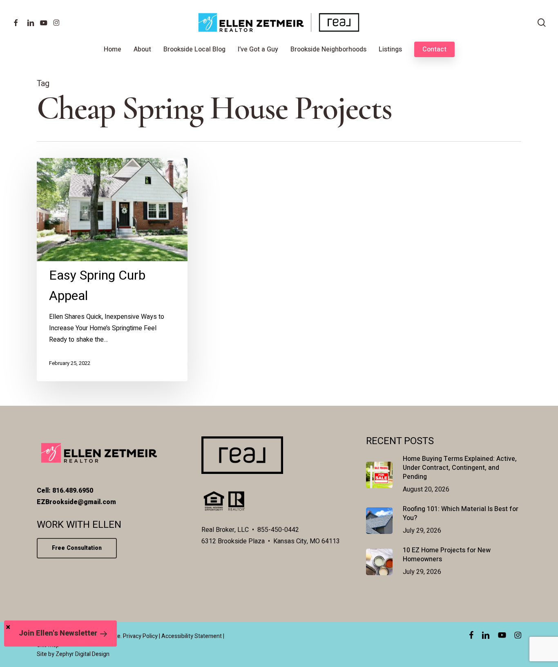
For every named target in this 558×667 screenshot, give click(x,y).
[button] (60, 633)
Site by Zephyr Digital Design (73, 654)
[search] (542, 22)
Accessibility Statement (191, 636)
